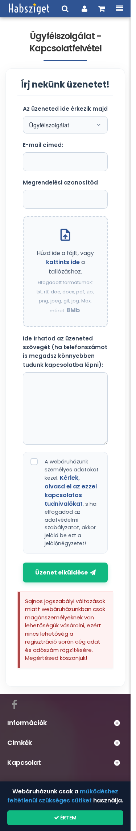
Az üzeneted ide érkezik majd (65, 109)
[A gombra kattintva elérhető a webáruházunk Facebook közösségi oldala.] (14, 703)
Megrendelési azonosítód (60, 182)
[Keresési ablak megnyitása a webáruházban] (65, 8)
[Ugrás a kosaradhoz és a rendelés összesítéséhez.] (101, 8)
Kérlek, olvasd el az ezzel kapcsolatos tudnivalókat (71, 491)
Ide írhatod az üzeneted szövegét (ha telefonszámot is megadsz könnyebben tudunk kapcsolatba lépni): (65, 352)
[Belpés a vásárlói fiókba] (84, 8)
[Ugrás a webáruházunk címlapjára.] (29, 8)
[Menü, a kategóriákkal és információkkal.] (119, 8)
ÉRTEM (68, 817)
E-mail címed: (43, 145)
